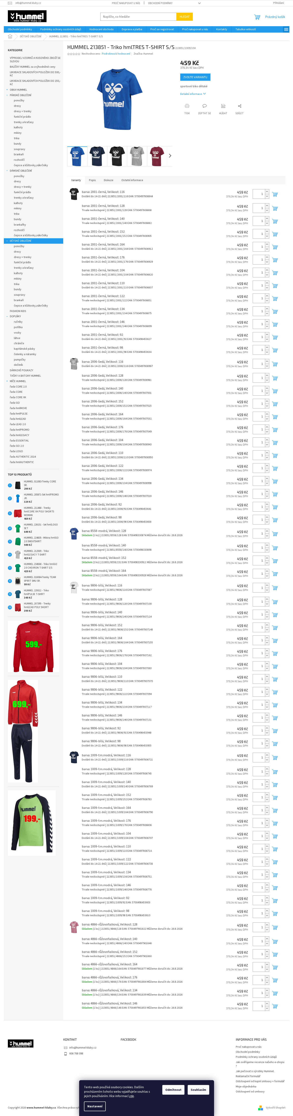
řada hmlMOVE (18, 408)
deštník (18, 365)
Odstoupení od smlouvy (250, 1092)
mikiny (18, 133)
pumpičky (20, 360)
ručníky (18, 322)
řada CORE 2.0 (18, 387)
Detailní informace (191, 94)
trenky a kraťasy (24, 122)
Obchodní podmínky (160, 3)
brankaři (19, 154)
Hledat (184, 16)
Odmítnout (173, 1090)
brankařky (20, 225)
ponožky (19, 100)
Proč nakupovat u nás (126, 3)
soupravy (19, 149)
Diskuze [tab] (108, 180)
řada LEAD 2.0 (18, 424)
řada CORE (16, 392)
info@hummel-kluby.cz (82, 1048)
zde (131, 1096)
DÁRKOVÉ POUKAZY (21, 370)
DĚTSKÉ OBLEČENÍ (20, 241)
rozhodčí (19, 160)
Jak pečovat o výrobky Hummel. (255, 1071)
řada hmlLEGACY (19, 435)
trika (16, 138)
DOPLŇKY (15, 316)
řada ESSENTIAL (19, 441)
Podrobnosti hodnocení (116, 54)
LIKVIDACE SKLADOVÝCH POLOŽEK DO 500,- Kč (35, 74)
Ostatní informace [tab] (132, 180)
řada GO (15, 403)
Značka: (143, 54)
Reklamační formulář (248, 1076)
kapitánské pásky (24, 349)
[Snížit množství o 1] (267, 196)
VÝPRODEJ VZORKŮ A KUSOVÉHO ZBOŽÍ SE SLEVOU (35, 59)
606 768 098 (76, 1054)
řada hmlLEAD (18, 419)
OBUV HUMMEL (18, 90)
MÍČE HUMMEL (18, 381)
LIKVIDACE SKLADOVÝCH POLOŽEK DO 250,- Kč (35, 82)
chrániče (19, 343)
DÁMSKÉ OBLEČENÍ (21, 171)
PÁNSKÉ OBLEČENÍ (20, 95)
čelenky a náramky (25, 354)
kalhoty (18, 127)
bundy (17, 144)
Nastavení (94, 1106)
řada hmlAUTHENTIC (22, 462)
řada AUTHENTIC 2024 (23, 457)
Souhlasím (198, 1090)
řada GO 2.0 (17, 446)
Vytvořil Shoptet (275, 1108)
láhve (17, 338)
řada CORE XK (18, 397)
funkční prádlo (22, 117)
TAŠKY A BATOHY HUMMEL (25, 376)
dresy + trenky (22, 111)
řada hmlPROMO (19, 430)
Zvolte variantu (195, 77)
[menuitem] (20, 29)
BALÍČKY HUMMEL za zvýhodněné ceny (32, 67)
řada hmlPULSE (19, 414)
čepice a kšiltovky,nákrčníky (31, 165)
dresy (17, 106)
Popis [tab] (92, 180)
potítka (18, 327)
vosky (17, 333)
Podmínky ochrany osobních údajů (256, 1057)
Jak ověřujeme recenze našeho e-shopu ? (260, 1064)
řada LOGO (16, 451)
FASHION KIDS (18, 311)
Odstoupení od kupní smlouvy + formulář (260, 1081)
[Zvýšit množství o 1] (267, 191)
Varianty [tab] (76, 180)
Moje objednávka (246, 1087)
